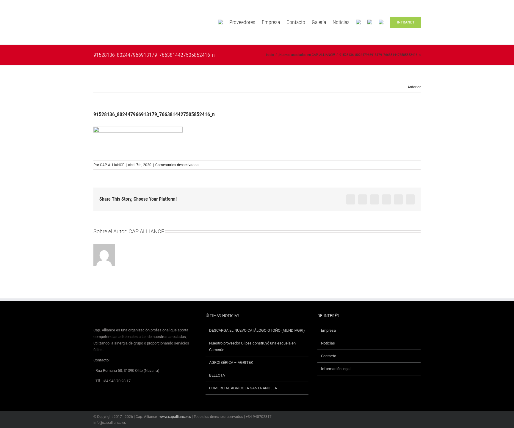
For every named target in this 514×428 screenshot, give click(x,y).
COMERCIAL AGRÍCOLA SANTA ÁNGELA (243, 388)
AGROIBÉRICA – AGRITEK (231, 362)
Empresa (328, 330)
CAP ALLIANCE (112, 165)
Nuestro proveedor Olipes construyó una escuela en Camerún (252, 346)
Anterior (414, 87)
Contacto (328, 356)
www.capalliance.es (175, 417)
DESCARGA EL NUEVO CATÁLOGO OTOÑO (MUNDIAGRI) (257, 330)
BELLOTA (217, 375)
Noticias (328, 343)
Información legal (335, 368)
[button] (430, 22)
